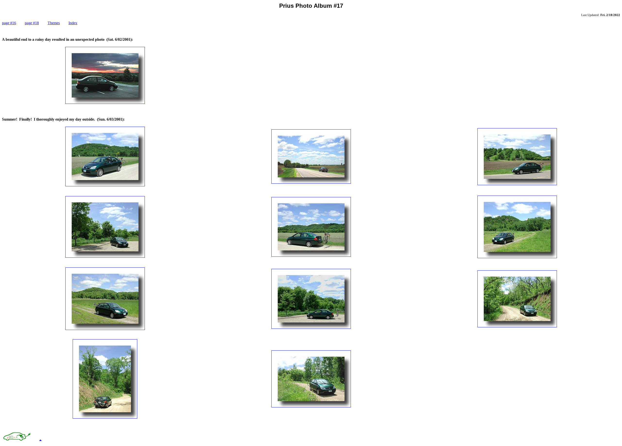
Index (73, 23)
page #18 (32, 23)
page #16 (9, 23)
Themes (54, 23)
